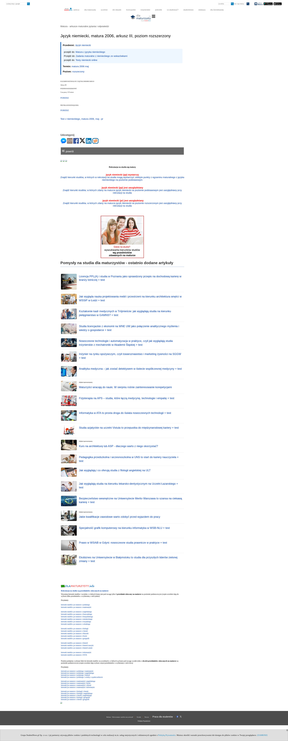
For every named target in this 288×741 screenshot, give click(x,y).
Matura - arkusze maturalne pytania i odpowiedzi (84, 26)
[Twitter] (82, 142)
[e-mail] (70, 142)
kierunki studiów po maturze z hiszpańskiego (77, 617)
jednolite (158, 10)
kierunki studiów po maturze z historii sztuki (76, 648)
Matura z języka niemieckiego (90, 52)
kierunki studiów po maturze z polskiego (75, 605)
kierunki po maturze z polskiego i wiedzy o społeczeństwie (82, 677)
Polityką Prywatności (167, 735)
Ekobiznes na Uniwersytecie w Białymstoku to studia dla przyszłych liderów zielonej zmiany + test (128, 559)
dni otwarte (116, 10)
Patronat (147, 717)
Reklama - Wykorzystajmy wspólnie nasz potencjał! (119, 717)
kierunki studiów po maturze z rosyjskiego (76, 622)
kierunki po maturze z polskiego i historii (75, 675)
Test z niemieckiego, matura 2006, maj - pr (81, 119)
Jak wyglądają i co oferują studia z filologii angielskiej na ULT (115, 470)
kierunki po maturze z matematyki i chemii (76, 685)
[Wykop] (95, 142)
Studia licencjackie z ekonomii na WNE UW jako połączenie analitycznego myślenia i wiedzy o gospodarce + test (129, 328)
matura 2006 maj (80, 66)
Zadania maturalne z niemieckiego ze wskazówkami (101, 56)
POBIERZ (64, 110)
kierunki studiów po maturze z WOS (74, 655)
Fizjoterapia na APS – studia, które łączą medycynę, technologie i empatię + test (126, 398)
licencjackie (131, 10)
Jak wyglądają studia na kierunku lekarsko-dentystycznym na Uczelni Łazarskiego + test (128, 485)
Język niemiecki (83, 45)
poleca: (76, 10)
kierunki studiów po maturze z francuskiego (76, 614)
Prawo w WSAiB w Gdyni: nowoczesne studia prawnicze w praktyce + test (123, 542)
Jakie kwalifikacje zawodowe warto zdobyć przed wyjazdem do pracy (119, 516)
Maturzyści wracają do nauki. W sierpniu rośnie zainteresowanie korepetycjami (125, 387)
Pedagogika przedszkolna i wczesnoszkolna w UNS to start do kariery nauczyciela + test (129, 459)
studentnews (188, 10)
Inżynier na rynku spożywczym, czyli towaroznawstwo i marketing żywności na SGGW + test (130, 355)
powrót (68, 150)
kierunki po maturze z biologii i (72, 693)
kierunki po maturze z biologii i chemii (74, 691)
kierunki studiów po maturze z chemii (74, 631)
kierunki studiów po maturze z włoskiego (75, 624)
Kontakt (139, 717)
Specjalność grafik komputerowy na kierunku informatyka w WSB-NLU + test (124, 527)
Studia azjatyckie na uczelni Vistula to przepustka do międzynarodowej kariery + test (129, 427)
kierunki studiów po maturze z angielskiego (76, 612)
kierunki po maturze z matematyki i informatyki (78, 687)
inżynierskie (145, 10)
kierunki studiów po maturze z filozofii (74, 633)
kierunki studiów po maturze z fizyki (74, 636)
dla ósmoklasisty (217, 10)
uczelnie (104, 10)
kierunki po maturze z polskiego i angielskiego (77, 673)
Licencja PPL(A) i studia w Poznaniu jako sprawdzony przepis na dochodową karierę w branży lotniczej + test (130, 278)
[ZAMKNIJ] (262, 735)
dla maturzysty (90, 10)
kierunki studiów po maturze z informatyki (76, 652)
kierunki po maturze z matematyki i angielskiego (78, 681)
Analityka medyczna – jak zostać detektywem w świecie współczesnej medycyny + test (130, 368)
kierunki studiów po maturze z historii (74, 643)
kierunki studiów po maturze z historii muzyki (77, 645)
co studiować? (172, 10)
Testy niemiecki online (86, 60)
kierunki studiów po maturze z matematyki (76, 607)
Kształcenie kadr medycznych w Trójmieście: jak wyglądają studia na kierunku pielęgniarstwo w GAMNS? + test (125, 313)
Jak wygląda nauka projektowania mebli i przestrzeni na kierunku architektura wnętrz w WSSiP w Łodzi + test (130, 298)
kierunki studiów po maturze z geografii (75, 638)
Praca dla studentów (162, 716)
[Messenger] (63, 142)
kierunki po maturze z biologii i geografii (75, 697)
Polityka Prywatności (144, 721)
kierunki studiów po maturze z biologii (74, 629)
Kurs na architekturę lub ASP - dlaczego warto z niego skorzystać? (118, 446)
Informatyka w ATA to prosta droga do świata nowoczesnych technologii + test (125, 412)
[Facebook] (76, 142)
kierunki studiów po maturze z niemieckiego (76, 619)
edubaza (201, 10)
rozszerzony (78, 71)
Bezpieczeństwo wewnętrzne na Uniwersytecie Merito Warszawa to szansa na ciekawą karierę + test (130, 500)
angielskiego (88, 693)
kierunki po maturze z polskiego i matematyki (77, 671)
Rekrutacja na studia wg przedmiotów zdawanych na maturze (84, 591)
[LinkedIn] (88, 142)
